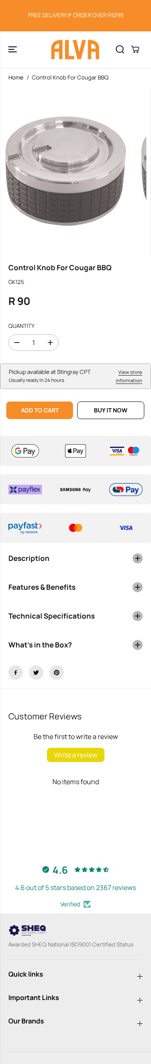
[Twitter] (36, 672)
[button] (13, 49)
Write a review (75, 755)
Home (15, 77)
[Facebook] (15, 672)
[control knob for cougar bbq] (66, 171)
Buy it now (111, 410)
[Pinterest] (56, 672)
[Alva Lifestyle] (75, 49)
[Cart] (135, 49)
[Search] (120, 49)
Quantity (21, 326)
